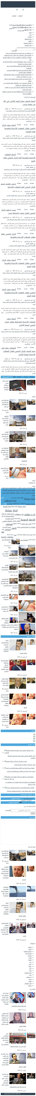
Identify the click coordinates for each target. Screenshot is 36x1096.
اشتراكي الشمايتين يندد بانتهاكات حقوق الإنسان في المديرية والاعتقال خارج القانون (17, 84)
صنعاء (24, 535)
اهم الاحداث (25, 25)
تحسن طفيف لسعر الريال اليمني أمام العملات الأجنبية (18, 185)
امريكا (9, 527)
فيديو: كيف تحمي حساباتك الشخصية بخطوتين (5, 385)
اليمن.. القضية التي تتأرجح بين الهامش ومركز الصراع (4, 718)
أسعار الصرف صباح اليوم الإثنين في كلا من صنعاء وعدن (19, 103)
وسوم (33, 486)
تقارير (30, 32)
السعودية (19, 523)
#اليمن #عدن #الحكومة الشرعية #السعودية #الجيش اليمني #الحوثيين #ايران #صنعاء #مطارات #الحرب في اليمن (18, 493)
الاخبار (10, 28)
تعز (2, 532)
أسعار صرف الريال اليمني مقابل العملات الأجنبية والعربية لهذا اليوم (18, 263)
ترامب (3, 529)
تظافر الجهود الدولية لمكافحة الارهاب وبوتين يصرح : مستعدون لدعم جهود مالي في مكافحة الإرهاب (9, 623)
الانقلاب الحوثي (16, 521)
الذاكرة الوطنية (16, 27)
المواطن (9, 524)
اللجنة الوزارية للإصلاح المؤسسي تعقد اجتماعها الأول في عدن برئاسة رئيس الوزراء (17, 76)
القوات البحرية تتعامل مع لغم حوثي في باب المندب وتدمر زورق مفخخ (18, 88)
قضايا (30, 981)
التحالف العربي (7, 521)
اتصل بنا (26, 2)
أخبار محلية (29, 499)
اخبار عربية (15, 506)
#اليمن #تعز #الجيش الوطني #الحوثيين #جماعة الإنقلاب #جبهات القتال (18, 488)
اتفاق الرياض (20, 498)
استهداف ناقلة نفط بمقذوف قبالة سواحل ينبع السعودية (19, 67)
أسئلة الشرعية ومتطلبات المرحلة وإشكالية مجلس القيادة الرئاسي (4, 665)
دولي (30, 964)
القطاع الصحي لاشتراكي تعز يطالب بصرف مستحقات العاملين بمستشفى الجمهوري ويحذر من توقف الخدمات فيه (17, 57)
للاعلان (22, 2)
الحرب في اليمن (26, 524)
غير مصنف (29, 977)
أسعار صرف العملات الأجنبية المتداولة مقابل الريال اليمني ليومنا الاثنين (20, 322)
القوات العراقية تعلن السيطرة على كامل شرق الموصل (4, 436)
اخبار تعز (9, 504)
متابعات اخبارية (7, 537)
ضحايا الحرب (19, 535)
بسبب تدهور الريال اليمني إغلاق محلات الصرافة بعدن (18, 211)
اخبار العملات (16, 504)
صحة (30, 968)
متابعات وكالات (32, 540)
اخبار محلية (11, 510)
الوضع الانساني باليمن (22, 527)
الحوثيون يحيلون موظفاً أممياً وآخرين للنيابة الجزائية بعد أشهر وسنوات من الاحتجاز (17, 63)
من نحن (30, 2)
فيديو (30, 979)
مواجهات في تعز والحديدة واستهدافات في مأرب (18, 53)
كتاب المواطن (28, 30)
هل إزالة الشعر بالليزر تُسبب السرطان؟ (4, 470)
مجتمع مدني (24, 540)
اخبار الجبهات (10, 500)
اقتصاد (31, 167)
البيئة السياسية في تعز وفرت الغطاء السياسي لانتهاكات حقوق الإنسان (19, 71)
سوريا (27, 535)
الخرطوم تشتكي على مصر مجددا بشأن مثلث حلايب (5, 420)
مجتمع (30, 986)
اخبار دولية (22, 506)
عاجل (30, 975)
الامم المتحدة (9, 519)
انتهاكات (8, 529)
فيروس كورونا (10, 534)
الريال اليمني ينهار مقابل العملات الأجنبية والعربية (18, 235)
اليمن (13, 528)
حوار (30, 35)
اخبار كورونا (7, 506)
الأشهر (33, 396)
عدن (15, 535)
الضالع (14, 524)
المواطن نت (32, 527)
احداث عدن (13, 498)
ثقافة (30, 41)
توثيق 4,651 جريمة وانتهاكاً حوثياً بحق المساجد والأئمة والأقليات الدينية (16, 93)
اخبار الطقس (23, 503)
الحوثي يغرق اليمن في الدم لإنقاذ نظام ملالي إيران (4, 682)
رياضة (30, 966)
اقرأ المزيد (28, 121)
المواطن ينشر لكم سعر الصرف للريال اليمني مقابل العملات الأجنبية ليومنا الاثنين (18, 351)
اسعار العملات (10, 514)
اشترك (33, 813)
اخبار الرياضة (30, 504)
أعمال (33, 480)
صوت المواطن (28, 27)
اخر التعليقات (32, 482)
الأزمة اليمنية (10, 516)
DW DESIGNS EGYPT (26, 1094)
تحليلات (14, 25)
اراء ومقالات (19, 514)
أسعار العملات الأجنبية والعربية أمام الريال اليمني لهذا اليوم (19, 158)
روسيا (30, 535)
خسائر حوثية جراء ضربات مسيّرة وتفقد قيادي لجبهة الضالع (17, 80)
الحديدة (33, 524)
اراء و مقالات (29, 515)
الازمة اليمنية (28, 520)
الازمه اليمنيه (17, 518)
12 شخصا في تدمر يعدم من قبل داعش (4, 609)
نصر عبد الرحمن (28, 108)
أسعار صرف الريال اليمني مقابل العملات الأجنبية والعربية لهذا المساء (18, 128)
